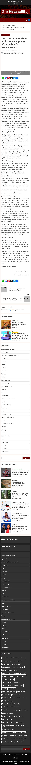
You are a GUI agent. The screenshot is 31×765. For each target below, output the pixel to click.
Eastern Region (16, 664)
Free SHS (4, 676)
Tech (2, 439)
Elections (3, 374)
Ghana (23, 676)
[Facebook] (14, 3)
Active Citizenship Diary (8, 349)
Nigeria (21, 716)
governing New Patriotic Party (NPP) (12, 685)
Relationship (13, 735)
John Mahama (21, 691)
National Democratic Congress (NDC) (12, 710)
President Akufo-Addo (8, 729)
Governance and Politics (8, 399)
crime (3, 364)
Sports (3, 433)
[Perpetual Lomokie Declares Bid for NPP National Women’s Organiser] (6, 517)
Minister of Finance (7, 701)
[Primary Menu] (5, 20)
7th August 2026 (17, 487)
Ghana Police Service (8, 679)
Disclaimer (5, 755)
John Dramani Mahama (8, 691)
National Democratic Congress (10, 707)
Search (26, 458)
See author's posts (22, 275)
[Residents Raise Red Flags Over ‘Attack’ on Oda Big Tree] (6, 494)
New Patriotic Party (7, 713)
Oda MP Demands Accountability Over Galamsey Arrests (18, 483)
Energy (3, 377)
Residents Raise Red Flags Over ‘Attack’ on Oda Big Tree (20, 494)
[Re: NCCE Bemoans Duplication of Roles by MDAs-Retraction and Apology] (6, 324)
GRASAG (4, 688)
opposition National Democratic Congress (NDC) (13, 726)
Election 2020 (6, 667)
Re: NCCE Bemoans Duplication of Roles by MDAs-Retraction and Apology (19, 325)
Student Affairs (5, 436)
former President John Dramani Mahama (13, 673)
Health (3, 402)
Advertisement (17, 755)
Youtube (29, 20)
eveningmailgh (6, 50)
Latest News (4, 408)
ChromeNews (22, 761)
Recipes (3, 420)
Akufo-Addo (5, 658)
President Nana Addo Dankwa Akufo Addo (14, 732)
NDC (26, 710)
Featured (3, 389)
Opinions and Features (7, 417)
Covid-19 (3, 361)
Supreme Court (15, 739)
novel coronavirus (7, 719)
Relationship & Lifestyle (8, 423)
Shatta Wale (5, 739)
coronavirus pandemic (8, 661)
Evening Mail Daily (6, 386)
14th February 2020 (16, 50)
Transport (4, 448)
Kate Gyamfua (6, 695)
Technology (4, 442)
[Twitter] (17, 3)
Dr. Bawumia (5, 664)
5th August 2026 (17, 509)
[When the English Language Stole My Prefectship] (6, 506)
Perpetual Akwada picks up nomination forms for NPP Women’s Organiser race (20, 472)
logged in (11, 310)
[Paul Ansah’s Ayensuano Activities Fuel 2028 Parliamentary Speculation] (6, 528)
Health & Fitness (6, 405)
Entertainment (5, 380)
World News (4, 451)
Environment (5, 383)
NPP (21, 722)
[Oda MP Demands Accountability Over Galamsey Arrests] (6, 483)
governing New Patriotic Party (10, 682)
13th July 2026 (17, 340)
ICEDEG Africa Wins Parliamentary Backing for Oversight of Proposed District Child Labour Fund (20, 336)
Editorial (3, 368)
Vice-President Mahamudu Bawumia (12, 742)
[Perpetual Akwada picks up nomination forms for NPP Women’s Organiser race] (6, 472)
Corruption (4, 358)
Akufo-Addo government (18, 658)
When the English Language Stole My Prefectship (20, 506)
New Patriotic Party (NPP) (9, 716)
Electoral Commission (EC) (9, 670)
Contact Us (24, 755)
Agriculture (4, 352)
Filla (2, 392)
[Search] (26, 20)
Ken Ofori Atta (16, 695)
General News (5, 35)
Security (3, 430)
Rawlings (4, 735)
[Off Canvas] (1, 20)
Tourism (3, 445)
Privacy (11, 755)
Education (4, 371)
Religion (3, 426)
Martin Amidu (21, 698)
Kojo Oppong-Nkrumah (8, 698)
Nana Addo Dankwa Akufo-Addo (11, 704)
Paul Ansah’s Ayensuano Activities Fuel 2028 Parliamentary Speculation (20, 528)
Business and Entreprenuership (10, 355)
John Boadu (12, 688)
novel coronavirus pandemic (10, 722)
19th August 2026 (18, 476)
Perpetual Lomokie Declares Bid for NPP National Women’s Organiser (20, 517)
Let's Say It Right (6, 414)
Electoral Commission (18, 667)
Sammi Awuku (23, 735)
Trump (24, 739)
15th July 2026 (17, 329)
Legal (3, 411)
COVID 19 (19, 661)
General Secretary (15, 676)
